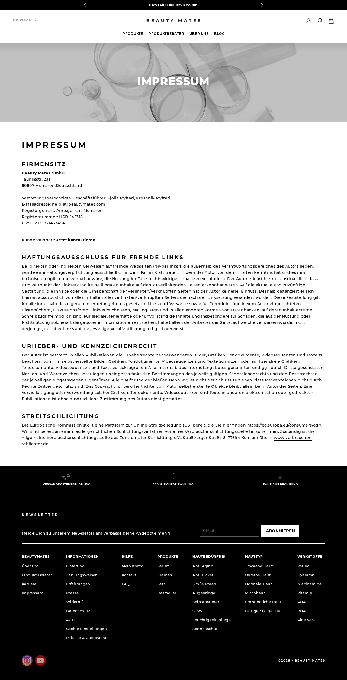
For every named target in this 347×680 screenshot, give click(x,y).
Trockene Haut (259, 566)
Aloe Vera (306, 620)
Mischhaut (255, 593)
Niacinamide (309, 584)
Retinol (304, 566)
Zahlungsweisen (82, 575)
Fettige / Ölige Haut (264, 611)
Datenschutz (78, 611)
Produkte (133, 34)
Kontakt (129, 575)
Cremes (165, 575)
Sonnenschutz (205, 628)
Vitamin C (306, 593)
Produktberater (166, 34)
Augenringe (203, 593)
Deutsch (22, 20)
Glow (197, 611)
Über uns (199, 34)
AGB (70, 620)
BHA (301, 611)
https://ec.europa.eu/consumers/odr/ (284, 425)
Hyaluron (306, 575)
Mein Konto (132, 566)
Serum (164, 566)
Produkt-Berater (37, 575)
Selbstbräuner (205, 602)
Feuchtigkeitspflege (211, 620)
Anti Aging (202, 566)
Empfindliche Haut (263, 602)
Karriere (29, 584)
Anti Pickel (202, 575)
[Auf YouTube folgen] (40, 660)
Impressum (32, 593)
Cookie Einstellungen (86, 628)
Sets (161, 584)
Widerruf (74, 602)
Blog (219, 34)
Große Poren (204, 584)
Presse (72, 593)
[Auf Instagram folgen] (27, 660)
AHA (301, 602)
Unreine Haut (258, 575)
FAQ (126, 584)
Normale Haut (258, 584)
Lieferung (75, 566)
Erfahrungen (78, 584)
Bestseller (167, 593)
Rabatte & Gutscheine (86, 637)
